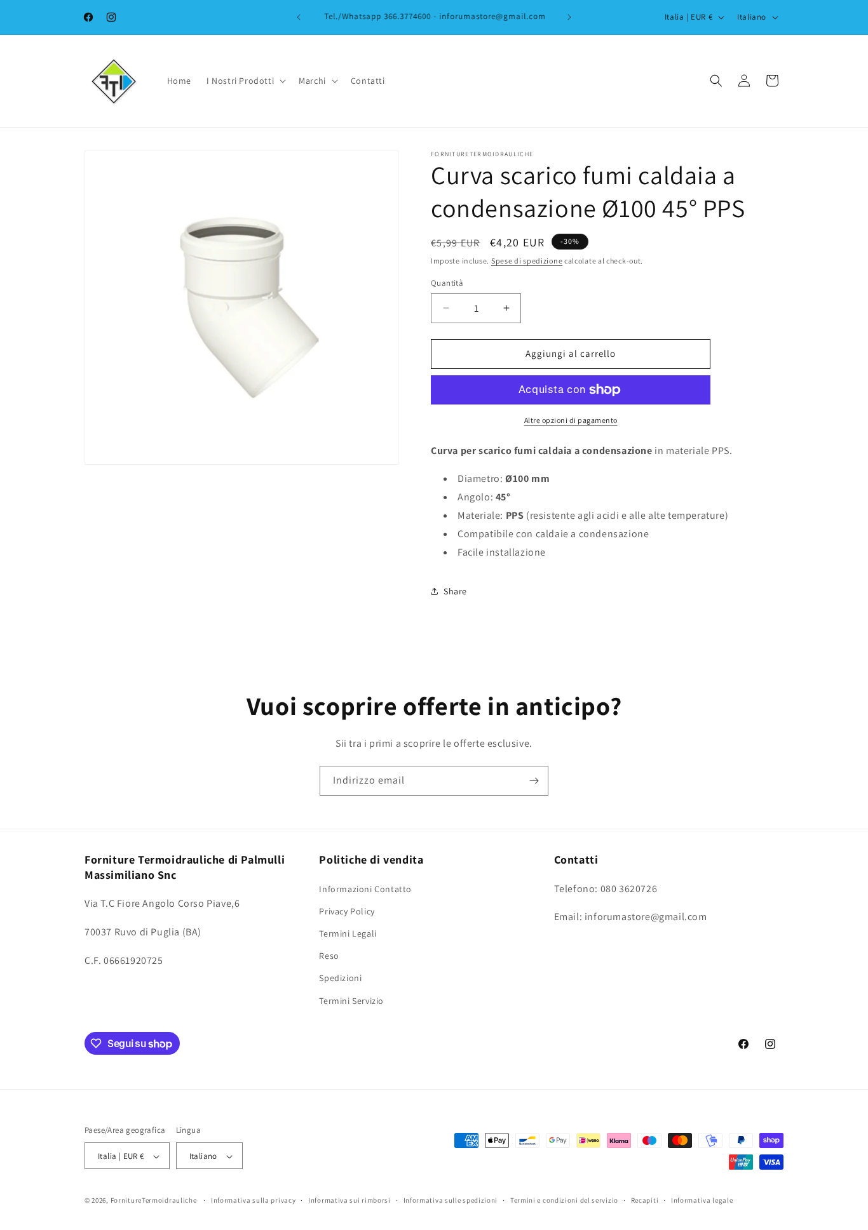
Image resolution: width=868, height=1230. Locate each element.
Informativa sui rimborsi (349, 1200)
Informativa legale (702, 1200)
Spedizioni (340, 978)
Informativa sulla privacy (253, 1200)
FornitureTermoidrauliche (154, 1200)
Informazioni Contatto (365, 888)
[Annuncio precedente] (299, 17)
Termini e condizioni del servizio (564, 1200)
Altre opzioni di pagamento (571, 420)
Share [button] (455, 591)
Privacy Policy (346, 910)
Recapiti (645, 1200)
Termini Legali (347, 933)
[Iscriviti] (534, 781)
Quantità (447, 282)
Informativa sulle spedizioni (450, 1200)
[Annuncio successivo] (569, 17)
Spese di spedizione (526, 260)
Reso (329, 955)
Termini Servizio (351, 1000)
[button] (245, 80)
